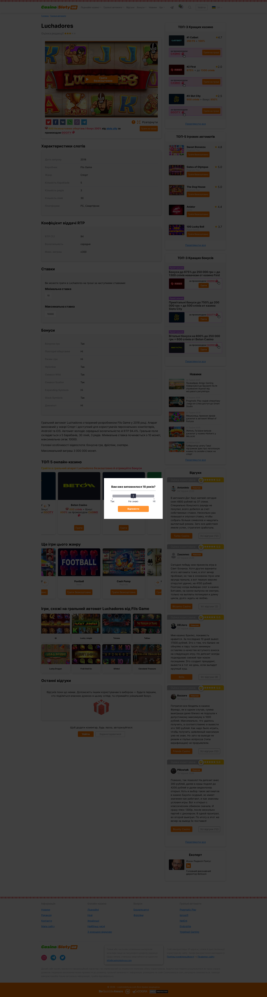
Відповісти (133, 508)
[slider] (133, 496)
